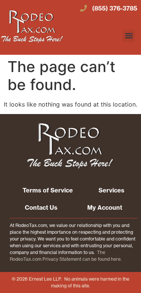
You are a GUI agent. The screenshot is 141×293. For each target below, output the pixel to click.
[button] (129, 36)
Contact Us (41, 207)
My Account (104, 207)
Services (111, 190)
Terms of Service (48, 190)
